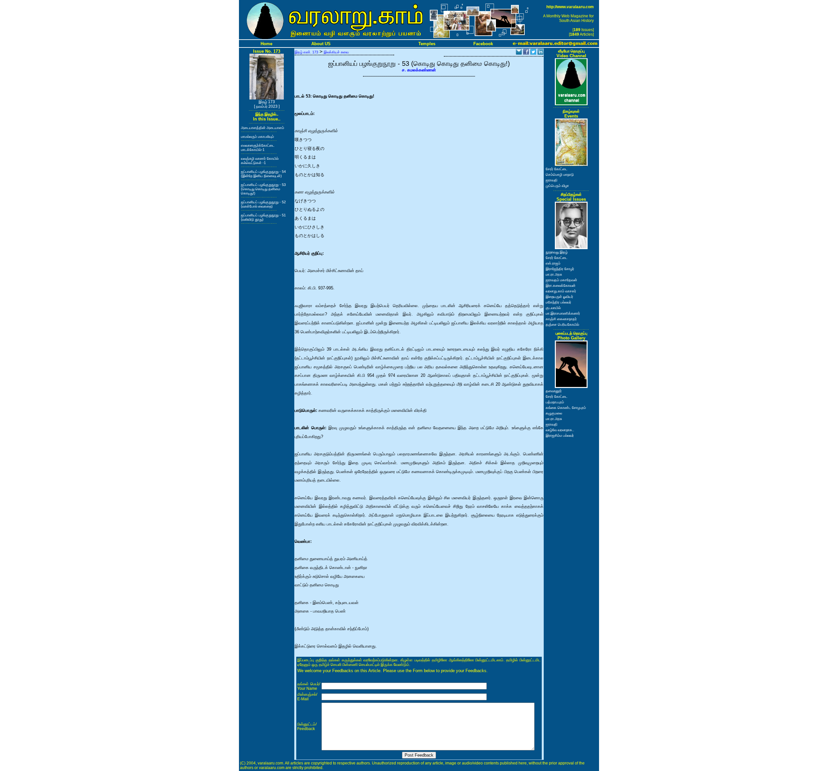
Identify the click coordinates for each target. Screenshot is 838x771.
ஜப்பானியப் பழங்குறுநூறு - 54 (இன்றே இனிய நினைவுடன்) (263, 174)
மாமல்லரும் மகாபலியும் (257, 136)
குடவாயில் (553, 308)
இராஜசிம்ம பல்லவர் (560, 435)
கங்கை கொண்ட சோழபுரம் (566, 408)
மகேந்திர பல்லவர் (558, 302)
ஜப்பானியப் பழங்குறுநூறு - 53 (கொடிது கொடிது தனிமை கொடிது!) (263, 189)
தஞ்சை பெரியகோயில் (562, 324)
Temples (426, 43)
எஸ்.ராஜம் (553, 263)
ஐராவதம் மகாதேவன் (561, 280)
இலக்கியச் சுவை (336, 52)
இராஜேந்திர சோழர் (560, 269)
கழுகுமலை (554, 413)
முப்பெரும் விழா (557, 186)
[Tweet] (533, 53)
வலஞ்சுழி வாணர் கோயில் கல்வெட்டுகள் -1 (260, 160)
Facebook (483, 43)
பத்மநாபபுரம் (555, 402)
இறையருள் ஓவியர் (559, 297)
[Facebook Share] (526, 53)
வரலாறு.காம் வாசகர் (561, 291)
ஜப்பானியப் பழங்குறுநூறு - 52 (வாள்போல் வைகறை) (263, 204)
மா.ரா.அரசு (554, 274)
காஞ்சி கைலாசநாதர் (561, 319)
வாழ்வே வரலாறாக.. (560, 430)
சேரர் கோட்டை (556, 169)
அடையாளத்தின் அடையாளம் (262, 128)
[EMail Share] (519, 53)
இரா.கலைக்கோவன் (560, 285)
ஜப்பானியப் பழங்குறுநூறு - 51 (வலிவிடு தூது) (263, 217)
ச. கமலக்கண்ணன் (419, 69)
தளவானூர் (554, 391)
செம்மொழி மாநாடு (560, 174)
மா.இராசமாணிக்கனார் (563, 313)
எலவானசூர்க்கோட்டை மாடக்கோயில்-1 (257, 147)
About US (321, 43)
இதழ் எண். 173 (306, 52)
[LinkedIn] (540, 53)
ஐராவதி (551, 180)
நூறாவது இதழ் (557, 252)
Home (266, 43)
